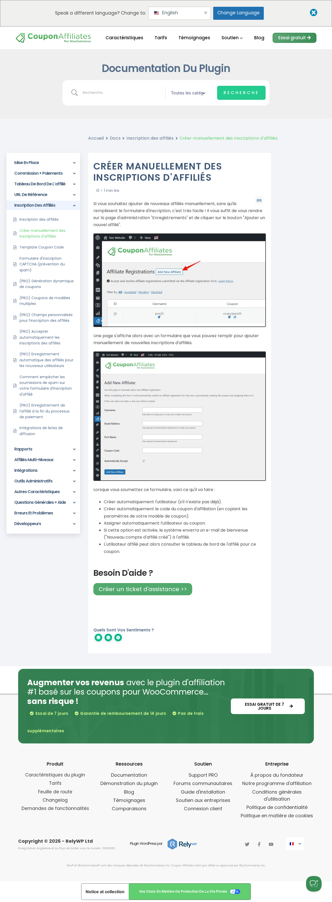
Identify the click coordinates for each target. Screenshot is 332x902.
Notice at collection (105, 891)
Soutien (231, 38)
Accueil (96, 138)
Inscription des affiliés (150, 138)
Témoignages (194, 38)
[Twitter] (247, 844)
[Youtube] (271, 844)
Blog (259, 38)
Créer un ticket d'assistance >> (143, 589)
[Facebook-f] (259, 844)
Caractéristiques (124, 38)
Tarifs (161, 38)
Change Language (238, 13)
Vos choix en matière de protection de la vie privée (183, 891)
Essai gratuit (292, 38)
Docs (115, 138)
